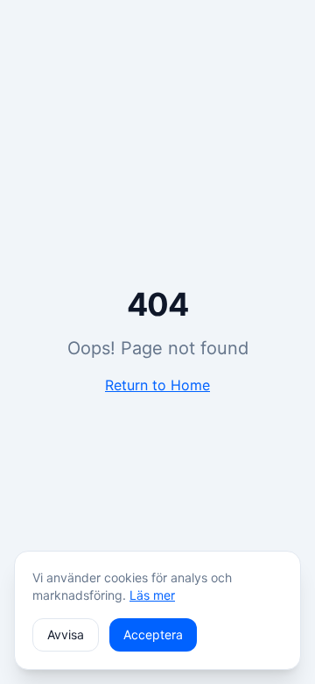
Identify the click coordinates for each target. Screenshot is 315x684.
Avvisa (65, 634)
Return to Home (157, 385)
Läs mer (152, 595)
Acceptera (153, 634)
